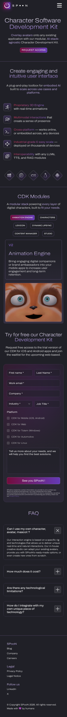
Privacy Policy (15, 671)
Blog (9, 648)
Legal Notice (14, 676)
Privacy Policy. (14, 496)
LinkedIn (11, 689)
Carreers (12, 658)
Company (12, 653)
